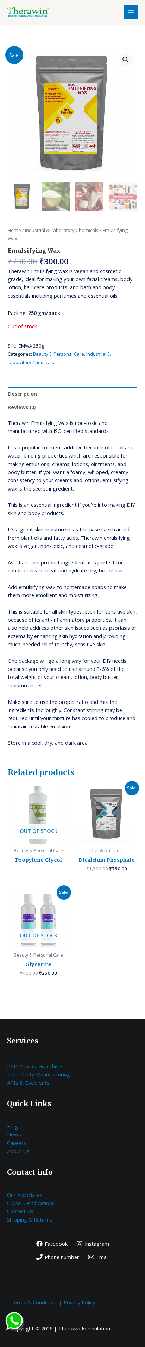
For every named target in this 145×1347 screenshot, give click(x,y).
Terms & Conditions (34, 1302)
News (14, 1134)
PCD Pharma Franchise (34, 1066)
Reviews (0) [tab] (22, 406)
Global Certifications (31, 1202)
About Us (18, 1150)
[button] (125, 59)
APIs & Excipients (28, 1082)
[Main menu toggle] (131, 12)
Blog (12, 1126)
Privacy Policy (79, 1302)
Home (14, 230)
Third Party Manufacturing (38, 1074)
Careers (16, 1142)
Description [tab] (22, 393)
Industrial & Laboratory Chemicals (62, 230)
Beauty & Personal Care (58, 354)
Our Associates (24, 1194)
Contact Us (20, 1211)
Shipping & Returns (29, 1219)
